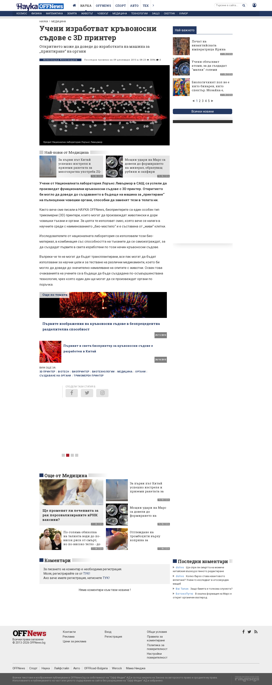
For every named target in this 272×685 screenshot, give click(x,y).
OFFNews (19, 668)
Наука (86, 6)
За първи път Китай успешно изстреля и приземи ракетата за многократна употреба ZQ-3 (79, 167)
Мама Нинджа (135, 668)
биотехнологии (103, 371)
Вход (108, 632)
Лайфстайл (61, 668)
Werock (117, 668)
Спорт (120, 6)
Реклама (68, 636)
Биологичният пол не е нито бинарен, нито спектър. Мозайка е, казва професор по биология (210, 90)
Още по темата (54, 295)
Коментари (57, 560)
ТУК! (106, 578)
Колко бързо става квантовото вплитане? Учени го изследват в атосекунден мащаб (201, 580)
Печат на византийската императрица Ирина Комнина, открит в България (209, 49)
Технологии (139, 13)
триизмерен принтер (89, 375)
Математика (54, 13)
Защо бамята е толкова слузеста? (211, 588)
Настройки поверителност (157, 655)
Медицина (120, 13)
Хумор (183, 13)
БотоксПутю (184, 593)
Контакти (69, 632)
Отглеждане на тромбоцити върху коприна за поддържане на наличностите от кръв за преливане (148, 542)
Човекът (102, 13)
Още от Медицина (65, 475)
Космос (22, 13)
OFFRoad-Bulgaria (96, 668)
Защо (156, 13)
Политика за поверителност (157, 647)
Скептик (169, 13)
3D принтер (47, 371)
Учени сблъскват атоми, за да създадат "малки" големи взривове (209, 67)
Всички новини (202, 111)
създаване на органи (55, 375)
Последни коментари (203, 561)
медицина (125, 371)
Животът (87, 13)
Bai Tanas (182, 588)
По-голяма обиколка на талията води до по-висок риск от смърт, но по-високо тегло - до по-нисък (81, 540)
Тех (146, 6)
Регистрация (113, 636)
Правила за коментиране (156, 638)
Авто (134, 6)
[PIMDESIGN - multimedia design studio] (245, 680)
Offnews (103, 6)
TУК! (86, 573)
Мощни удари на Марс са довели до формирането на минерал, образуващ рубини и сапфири (145, 165)
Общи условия (157, 632)
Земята (72, 13)
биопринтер (80, 371)
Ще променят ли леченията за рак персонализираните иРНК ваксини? (70, 515)
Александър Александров (60, 60)
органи (140, 371)
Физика (36, 13)
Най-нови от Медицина (66, 152)
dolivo (180, 567)
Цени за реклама (74, 641)
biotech (63, 371)
